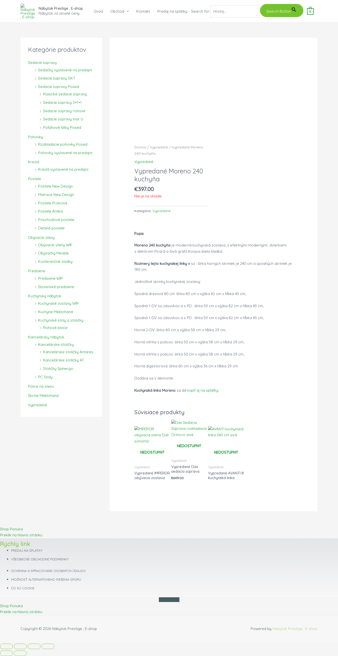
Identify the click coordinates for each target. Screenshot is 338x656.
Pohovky (35, 137)
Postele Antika (50, 211)
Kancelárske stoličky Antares (68, 352)
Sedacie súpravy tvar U (63, 119)
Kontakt (143, 11)
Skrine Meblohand (43, 395)
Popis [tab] (139, 233)
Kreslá (33, 162)
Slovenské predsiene (56, 286)
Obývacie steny (41, 237)
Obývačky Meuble (53, 253)
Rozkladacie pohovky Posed (62, 144)
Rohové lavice (55, 327)
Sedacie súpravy (42, 62)
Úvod (98, 11)
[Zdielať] (34, 646)
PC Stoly (45, 377)
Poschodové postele (56, 219)
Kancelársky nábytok (46, 337)
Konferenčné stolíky (55, 261)
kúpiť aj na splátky (202, 390)
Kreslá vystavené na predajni (63, 169)
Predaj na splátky (172, 11)
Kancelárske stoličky (56, 344)
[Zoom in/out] (6, 646)
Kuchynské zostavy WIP (58, 303)
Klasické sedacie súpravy (65, 94)
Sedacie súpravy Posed (58, 86)
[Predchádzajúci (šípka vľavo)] (6, 653)
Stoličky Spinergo (58, 368)
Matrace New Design (56, 194)
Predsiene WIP (50, 278)
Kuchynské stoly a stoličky (60, 320)
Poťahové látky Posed (62, 127)
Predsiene (36, 271)
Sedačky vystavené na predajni (65, 70)
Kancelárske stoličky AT (63, 360)
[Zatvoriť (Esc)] (48, 646)
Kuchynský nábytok (44, 296)
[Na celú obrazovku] (20, 646)
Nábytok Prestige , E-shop (61, 8)
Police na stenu (41, 386)
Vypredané (37, 405)
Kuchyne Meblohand (55, 311)
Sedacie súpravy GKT (56, 78)
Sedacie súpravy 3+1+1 (62, 102)
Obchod (117, 11)
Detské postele (51, 228)
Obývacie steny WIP (55, 245)
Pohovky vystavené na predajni (65, 152)
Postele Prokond (52, 203)
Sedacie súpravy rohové (64, 111)
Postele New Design (55, 186)
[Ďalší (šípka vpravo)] (20, 653)
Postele (34, 178)
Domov (140, 147)
